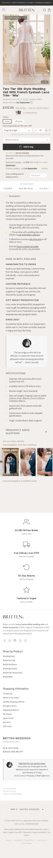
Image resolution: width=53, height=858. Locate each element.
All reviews (7, 714)
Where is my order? (11, 697)
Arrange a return (10, 705)
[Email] (25, 640)
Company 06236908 (9, 788)
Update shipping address (13, 701)
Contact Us (7, 693)
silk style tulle (35, 239)
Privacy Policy (29, 840)
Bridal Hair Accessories (12, 672)
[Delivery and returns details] (31, 102)
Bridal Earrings (9, 660)
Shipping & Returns (11, 710)
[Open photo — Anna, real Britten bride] (9, 462)
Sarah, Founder (32, 362)
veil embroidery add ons (29, 234)
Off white (19, 121)
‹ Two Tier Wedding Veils (15, 18)
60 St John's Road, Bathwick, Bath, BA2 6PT (13, 750)
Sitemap (8, 840)
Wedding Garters (10, 668)
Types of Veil (8, 718)
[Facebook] (4, 640)
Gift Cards (7, 726)
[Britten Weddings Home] (13, 617)
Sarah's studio (29, 99)
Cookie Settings (26, 843)
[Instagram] (20, 640)
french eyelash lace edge (28, 246)
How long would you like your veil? (17, 125)
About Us (7, 722)
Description (14, 196)
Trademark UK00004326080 (12, 794)
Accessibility (18, 840)
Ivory (7, 121)
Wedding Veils (9, 656)
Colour (6, 117)
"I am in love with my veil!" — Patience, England (26, 3)
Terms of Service (41, 840)
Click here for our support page (32, 763)
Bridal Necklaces (10, 664)
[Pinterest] (15, 640)
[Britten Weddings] (26, 10)
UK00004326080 (31, 824)
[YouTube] (9, 640)
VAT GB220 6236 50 (9, 791)
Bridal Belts (8, 676)
